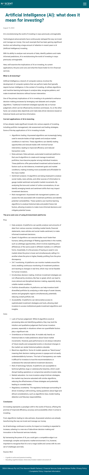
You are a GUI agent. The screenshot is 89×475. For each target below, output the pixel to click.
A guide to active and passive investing (18, 457)
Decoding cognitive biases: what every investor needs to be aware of (28, 460)
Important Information (52, 471)
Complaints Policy (36, 471)
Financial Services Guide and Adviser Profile (59, 468)
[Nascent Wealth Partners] (7, 4)
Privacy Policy (82, 468)
